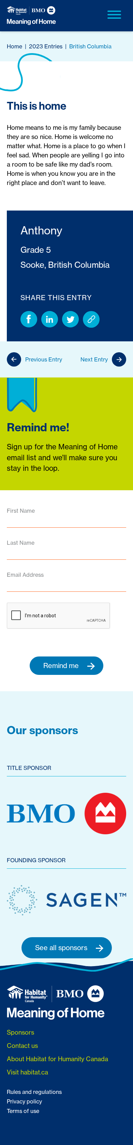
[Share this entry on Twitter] (70, 319)
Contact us (22, 1046)
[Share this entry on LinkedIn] (49, 319)
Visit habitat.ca (27, 1072)
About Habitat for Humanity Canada (57, 1059)
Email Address (25, 574)
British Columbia (90, 46)
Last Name (20, 542)
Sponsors (20, 1032)
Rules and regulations (34, 1091)
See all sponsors (62, 947)
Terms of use (23, 1111)
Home (14, 46)
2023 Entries (45, 46)
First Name (21, 510)
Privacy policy (24, 1101)
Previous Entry (43, 359)
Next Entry (94, 359)
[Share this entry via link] (91, 319)
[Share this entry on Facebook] (28, 319)
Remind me (61, 665)
